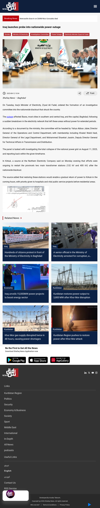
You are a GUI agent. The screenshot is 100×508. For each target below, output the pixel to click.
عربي (6, 465)
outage (10, 117)
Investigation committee (39, 34)
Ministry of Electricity (20, 34)
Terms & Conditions (50, 505)
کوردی (7, 477)
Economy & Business (15, 410)
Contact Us (10, 482)
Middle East (10, 427)
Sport (7, 421)
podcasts (9, 450)
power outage (57, 34)
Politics (8, 398)
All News (8, 444)
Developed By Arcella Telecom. (50, 498)
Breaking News (10, 18)
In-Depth (8, 438)
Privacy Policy (65, 505)
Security (8, 404)
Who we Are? (35, 505)
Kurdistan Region (13, 393)
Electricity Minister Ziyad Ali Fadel (76, 34)
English (7, 471)
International (10, 433)
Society (7, 34)
